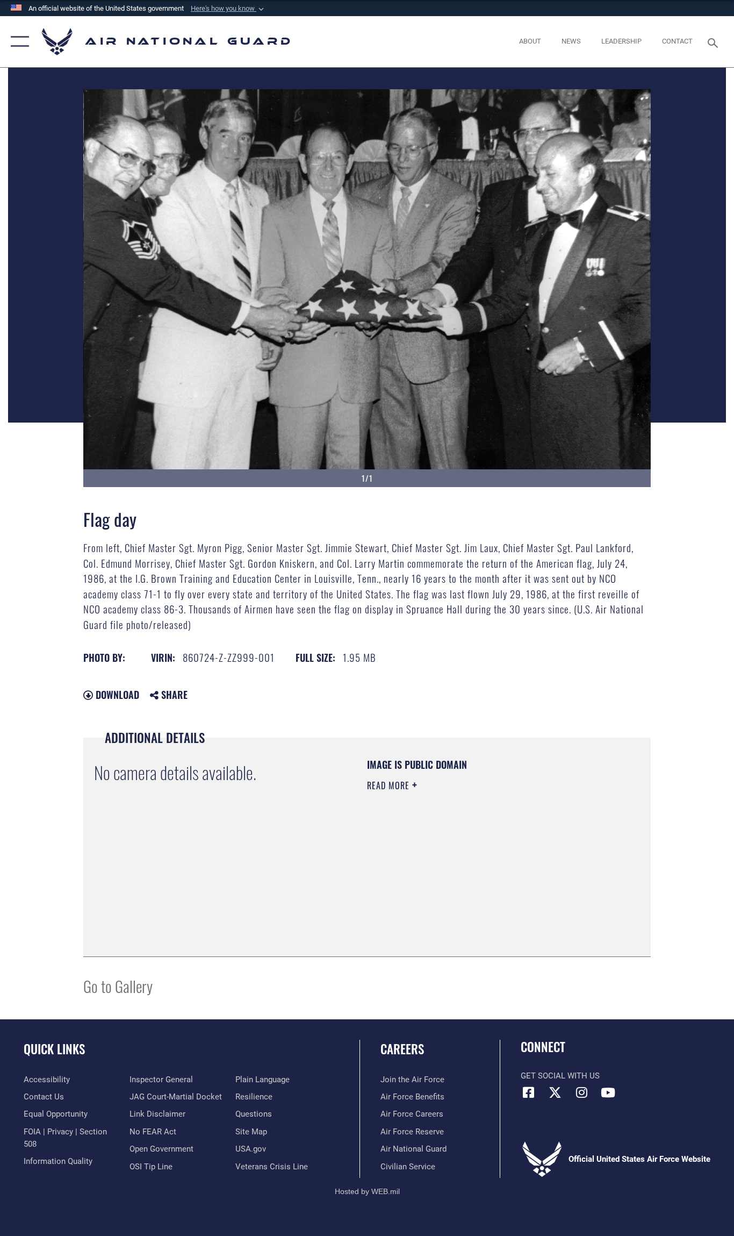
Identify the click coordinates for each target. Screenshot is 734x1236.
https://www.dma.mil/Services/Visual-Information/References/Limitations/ (493, 868)
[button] (228, 8)
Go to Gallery (118, 985)
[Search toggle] (715, 42)
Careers (402, 1049)
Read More (389, 785)
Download (116, 695)
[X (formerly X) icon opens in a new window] (555, 1092)
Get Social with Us (560, 1076)
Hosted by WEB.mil (367, 1191)
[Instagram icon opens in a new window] (581, 1092)
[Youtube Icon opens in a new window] (608, 1092)
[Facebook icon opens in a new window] (529, 1092)
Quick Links (54, 1049)
